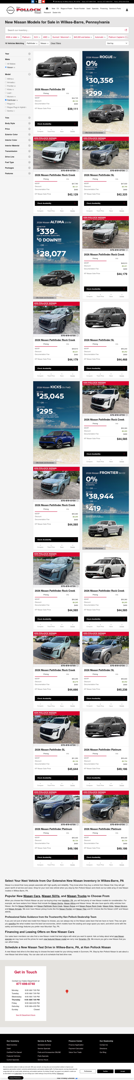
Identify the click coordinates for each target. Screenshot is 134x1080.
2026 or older (12, 37)
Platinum (26, 37)
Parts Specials (43, 1056)
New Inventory (12, 1045)
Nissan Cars (31, 896)
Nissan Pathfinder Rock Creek (49, 906)
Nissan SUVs (50, 896)
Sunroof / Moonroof (62, 37)
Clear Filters (56, 43)
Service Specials (44, 1048)
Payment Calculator (76, 1048)
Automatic (100, 37)
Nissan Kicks (108, 906)
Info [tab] (67, 93)
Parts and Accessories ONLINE (49, 1052)
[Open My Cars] (126, 10)
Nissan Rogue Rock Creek (90, 906)
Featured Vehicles (13, 1056)
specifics (12, 923)
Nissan (43, 43)
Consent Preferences (15, 1078)
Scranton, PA (84, 939)
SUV (37, 37)
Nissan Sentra (57, 903)
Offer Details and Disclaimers (93, 133)
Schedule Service (44, 1045)
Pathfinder (31, 43)
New (53, 8)
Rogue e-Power (66, 8)
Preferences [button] (60, 1073)
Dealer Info (57, 12)
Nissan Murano (121, 906)
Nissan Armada (15, 908)
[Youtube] (43, 1)
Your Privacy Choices (66, 1078)
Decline (105, 1071)
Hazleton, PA (67, 900)
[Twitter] (36, 1)
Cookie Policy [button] (18, 1073)
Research (47, 12)
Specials (95, 8)
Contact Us (104, 1045)
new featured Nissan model (55, 939)
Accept (123, 1071)
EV (58, 8)
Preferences (88, 1071)
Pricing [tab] (46, 93)
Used (88, 8)
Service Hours (43, 1059)
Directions (103, 1048)
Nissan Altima (70, 903)
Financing (104, 8)
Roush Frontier (79, 8)
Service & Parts (115, 8)
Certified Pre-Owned (14, 1052)
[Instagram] (39, 1)
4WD (46, 37)
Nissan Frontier (65, 908)
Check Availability (44, 124)
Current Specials (13, 1059)
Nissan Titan (81, 908)
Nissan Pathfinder (25, 906)
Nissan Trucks (77, 896)
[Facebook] (32, 1)
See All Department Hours (25, 1015)
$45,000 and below (83, 37)
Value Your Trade (75, 1052)
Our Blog (103, 1052)
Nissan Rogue (69, 906)
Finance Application (76, 1045)
